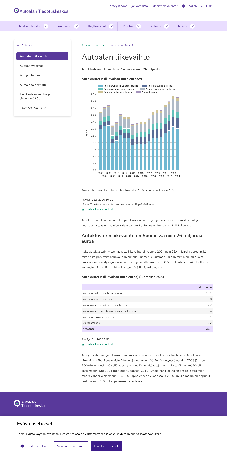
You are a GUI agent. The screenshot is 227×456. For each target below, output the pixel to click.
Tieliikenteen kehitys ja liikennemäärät (35, 96)
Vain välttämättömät (70, 446)
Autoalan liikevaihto (34, 56)
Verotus (128, 26)
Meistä (182, 26)
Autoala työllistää (32, 66)
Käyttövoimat (97, 26)
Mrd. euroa (205, 287)
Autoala (155, 26)
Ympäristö (64, 26)
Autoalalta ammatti (33, 85)
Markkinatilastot (30, 26)
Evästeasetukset (36, 446)
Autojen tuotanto (31, 75)
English (192, 6)
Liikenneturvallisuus (33, 108)
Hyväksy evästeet (106, 446)
